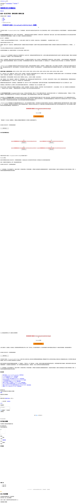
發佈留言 (2, 411)
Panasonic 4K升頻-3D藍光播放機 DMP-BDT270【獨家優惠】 (14, 378)
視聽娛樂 (9, 16)
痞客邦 (6, 398)
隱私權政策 (44, 489)
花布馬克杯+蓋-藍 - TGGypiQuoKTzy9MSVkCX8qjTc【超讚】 (20, 25)
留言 (8, 398)
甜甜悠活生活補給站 (8, 8)
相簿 (3, 18)
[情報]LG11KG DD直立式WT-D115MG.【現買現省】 (12, 386)
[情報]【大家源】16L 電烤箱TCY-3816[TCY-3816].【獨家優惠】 (14, 382)
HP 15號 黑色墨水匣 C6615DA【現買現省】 (11, 376)
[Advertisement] (38, 463)
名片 (3, 20)
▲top (1, 403)
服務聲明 (48, 489)
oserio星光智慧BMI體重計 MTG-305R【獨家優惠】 (12, 381)
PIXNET (30, 489)
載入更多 (2, 405)
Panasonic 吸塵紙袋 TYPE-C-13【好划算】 (10, 377)
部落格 (4, 19)
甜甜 (1, 392)
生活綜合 (8, 401)
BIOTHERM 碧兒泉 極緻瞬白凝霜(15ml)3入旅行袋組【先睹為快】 (15, 383)
